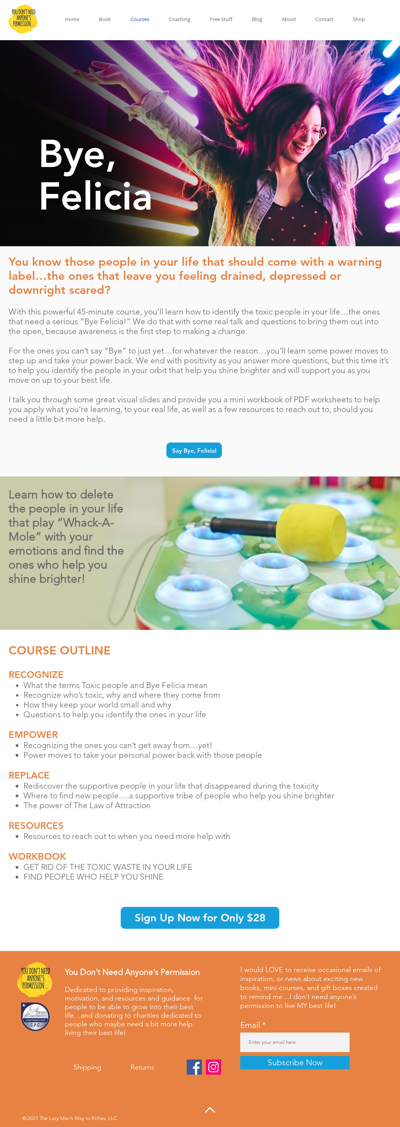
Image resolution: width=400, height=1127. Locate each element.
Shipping (88, 1067)
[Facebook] (194, 1067)
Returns (142, 1067)
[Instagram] (213, 1067)
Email (250, 1025)
